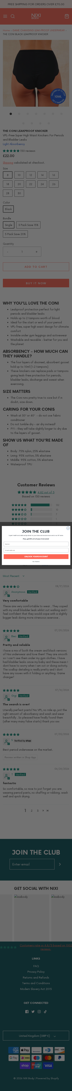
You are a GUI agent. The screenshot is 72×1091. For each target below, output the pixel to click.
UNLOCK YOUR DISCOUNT (36, 556)
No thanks (35, 562)
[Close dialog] (68, 528)
